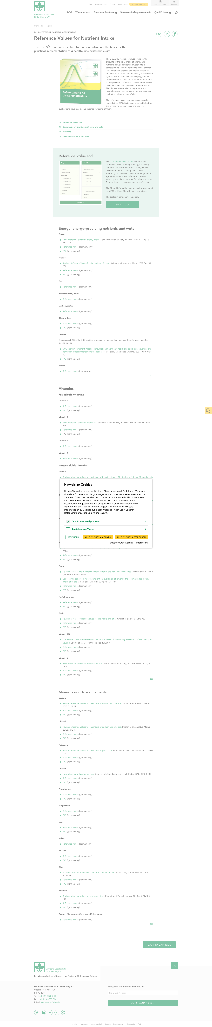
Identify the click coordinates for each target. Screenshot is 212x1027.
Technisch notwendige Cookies (86, 521)
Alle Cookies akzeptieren (131, 537)
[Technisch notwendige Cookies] (68, 523)
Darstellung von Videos (83, 529)
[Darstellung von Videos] (68, 530)
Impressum (101, 513)
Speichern (73, 537)
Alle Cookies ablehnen (98, 537)
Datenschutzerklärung (75, 513)
